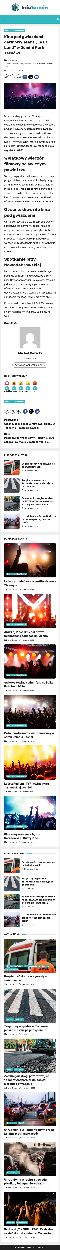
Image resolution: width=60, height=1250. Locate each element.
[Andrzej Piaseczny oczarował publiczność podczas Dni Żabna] (30, 611)
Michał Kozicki (11, 60)
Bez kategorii (13, 1173)
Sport (21, 1123)
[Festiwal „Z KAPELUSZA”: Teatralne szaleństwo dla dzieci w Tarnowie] (30, 1209)
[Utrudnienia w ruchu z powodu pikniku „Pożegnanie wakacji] (30, 1159)
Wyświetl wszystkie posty (30, 365)
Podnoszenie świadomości (37, 966)
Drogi (9, 1069)
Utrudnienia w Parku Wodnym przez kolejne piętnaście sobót (12, 521)
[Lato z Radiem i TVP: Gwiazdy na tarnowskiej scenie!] (30, 762)
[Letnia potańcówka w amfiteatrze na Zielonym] (30, 560)
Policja (10, 1019)
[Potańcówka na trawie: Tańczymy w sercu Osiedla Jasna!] (30, 712)
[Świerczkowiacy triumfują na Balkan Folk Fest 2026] (30, 661)
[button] (4, 19)
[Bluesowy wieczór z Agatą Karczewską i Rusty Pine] (30, 813)
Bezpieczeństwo (15, 966)
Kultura (10, 1223)
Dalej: (29, 437)
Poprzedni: (29, 423)
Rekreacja (11, 1123)
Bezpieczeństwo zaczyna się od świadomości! (12, 467)
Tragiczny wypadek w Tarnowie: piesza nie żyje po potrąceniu (12, 485)
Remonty (19, 1069)
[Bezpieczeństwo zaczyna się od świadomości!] (30, 956)
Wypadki (19, 1019)
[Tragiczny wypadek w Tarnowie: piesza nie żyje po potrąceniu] (30, 1006)
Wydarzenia (12, 970)
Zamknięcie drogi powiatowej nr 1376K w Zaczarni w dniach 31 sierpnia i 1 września (12, 503)
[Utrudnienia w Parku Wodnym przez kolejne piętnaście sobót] (30, 1109)
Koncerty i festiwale (14, 31)
